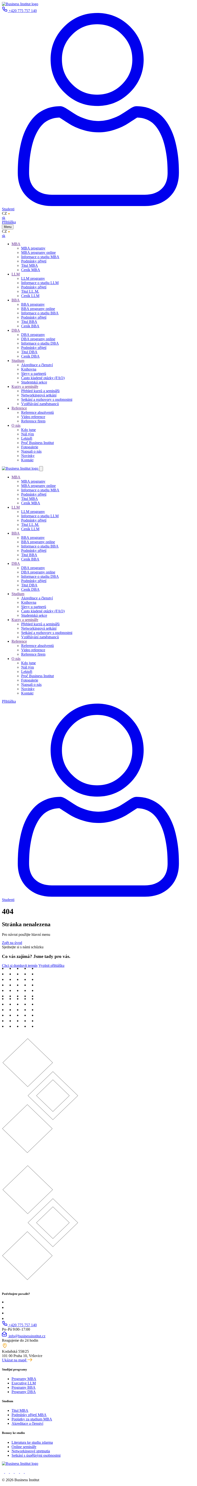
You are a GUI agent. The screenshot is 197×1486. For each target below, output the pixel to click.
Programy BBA (24, 1387)
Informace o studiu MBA (40, 257)
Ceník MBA (30, 270)
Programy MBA (24, 1379)
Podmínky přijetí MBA (29, 1415)
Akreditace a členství (37, 365)
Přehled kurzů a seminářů (40, 391)
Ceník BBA (30, 326)
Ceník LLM (30, 296)
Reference (19, 408)
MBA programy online (38, 252)
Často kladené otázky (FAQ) (43, 378)
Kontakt (27, 460)
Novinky (28, 456)
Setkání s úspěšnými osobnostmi (36, 1455)
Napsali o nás (31, 451)
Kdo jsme (28, 430)
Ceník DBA (30, 356)
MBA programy (33, 248)
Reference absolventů (37, 412)
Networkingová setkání (38, 395)
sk (3, 218)
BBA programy (33, 304)
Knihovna (28, 369)
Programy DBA (24, 1392)
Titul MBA (29, 265)
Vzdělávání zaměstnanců (40, 404)
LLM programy (33, 278)
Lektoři (26, 438)
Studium (18, 361)
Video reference (33, 417)
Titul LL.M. (30, 291)
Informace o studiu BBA (40, 313)
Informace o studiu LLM (40, 283)
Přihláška (9, 222)
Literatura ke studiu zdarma (32, 1442)
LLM (16, 274)
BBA (16, 300)
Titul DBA (29, 352)
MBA (16, 244)
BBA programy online (38, 309)
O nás (16, 425)
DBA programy (33, 335)
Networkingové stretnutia (31, 1451)
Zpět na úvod (12, 943)
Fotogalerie (29, 447)
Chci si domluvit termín (19, 965)
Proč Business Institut (37, 443)
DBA (16, 330)
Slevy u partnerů (33, 374)
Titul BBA (29, 322)
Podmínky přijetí (33, 261)
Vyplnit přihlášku (51, 965)
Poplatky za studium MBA (32, 1419)
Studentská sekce (34, 382)
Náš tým (27, 434)
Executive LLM (24, 1383)
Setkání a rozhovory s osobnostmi (46, 399)
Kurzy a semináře (25, 386)
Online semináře (24, 1447)
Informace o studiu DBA (40, 343)
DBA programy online (38, 339)
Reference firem (33, 421)
